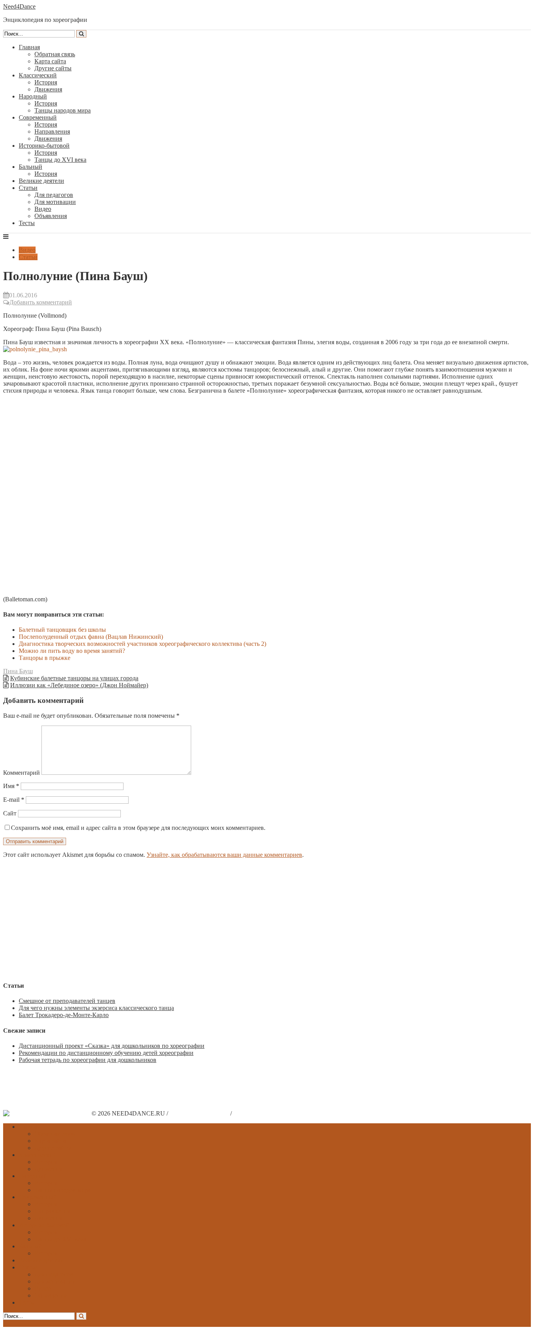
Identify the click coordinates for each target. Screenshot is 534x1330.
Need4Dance (19, 6)
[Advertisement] (237, 919)
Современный (38, 117)
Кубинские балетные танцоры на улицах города (74, 678)
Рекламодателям (255, 1113)
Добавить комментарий (40, 302)
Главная (29, 47)
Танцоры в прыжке (44, 657)
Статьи (28, 187)
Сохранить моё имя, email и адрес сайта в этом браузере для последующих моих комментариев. (138, 827)
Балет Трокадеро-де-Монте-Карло (64, 1015)
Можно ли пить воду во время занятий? (72, 650)
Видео (42, 209)
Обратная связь (54, 54)
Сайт (9, 813)
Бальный (30, 166)
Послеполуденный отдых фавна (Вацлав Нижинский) (91, 636)
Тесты (27, 223)
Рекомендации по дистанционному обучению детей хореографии (106, 1052)
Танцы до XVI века (60, 159)
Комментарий (21, 772)
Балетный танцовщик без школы (62, 629)
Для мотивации (55, 201)
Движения (48, 89)
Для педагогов (53, 194)
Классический (38, 75)
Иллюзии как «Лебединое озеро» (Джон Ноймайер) (79, 685)
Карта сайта (50, 61)
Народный (33, 96)
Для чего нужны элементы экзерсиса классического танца (96, 1008)
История (45, 82)
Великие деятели (41, 180)
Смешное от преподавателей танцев (67, 1001)
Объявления (50, 216)
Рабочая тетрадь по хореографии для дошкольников (87, 1059)
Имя (11, 786)
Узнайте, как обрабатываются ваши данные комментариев (224, 854)
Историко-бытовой (44, 145)
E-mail (13, 799)
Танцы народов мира (62, 110)
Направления (52, 131)
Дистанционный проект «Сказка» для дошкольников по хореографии (111, 1045)
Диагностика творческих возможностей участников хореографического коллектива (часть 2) (142, 643)
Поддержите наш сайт (199, 1113)
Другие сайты (53, 68)
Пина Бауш (18, 671)
